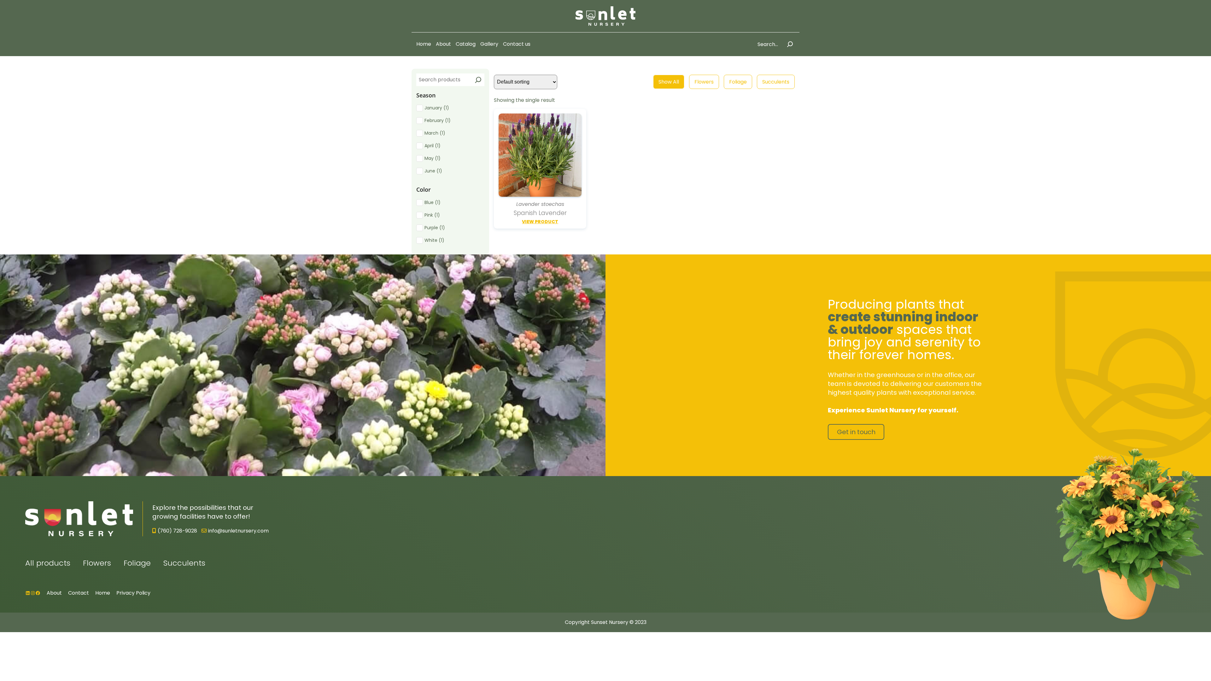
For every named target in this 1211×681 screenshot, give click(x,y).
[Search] (790, 44)
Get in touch (856, 432)
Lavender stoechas (540, 204)
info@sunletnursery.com (238, 530)
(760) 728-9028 (177, 530)
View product (540, 221)
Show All (668, 81)
